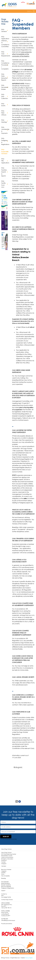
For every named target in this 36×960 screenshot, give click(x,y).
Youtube (3, 862)
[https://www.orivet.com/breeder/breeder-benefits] (4, 220)
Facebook (4, 860)
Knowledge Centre (6, 897)
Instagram (3, 863)
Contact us (4, 894)
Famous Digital (28, 957)
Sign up (6, 836)
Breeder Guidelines (6, 885)
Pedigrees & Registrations (7, 888)
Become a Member (6, 869)
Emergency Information (7, 859)
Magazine (3, 871)
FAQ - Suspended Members (4, 151)
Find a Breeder (5, 881)
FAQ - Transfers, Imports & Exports (4, 172)
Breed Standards (5, 883)
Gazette (3, 872)
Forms (2, 874)
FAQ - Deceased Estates (4, 87)
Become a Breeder (6, 886)
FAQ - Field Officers (3, 113)
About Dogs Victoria (6, 852)
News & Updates (5, 875)
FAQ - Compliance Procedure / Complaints (5, 65)
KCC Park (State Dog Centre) (8, 854)
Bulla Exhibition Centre (6, 855)
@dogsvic (18, 767)
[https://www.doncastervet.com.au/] (4, 240)
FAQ (2, 895)
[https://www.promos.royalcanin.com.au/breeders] (4, 200)
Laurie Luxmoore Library (7, 857)
